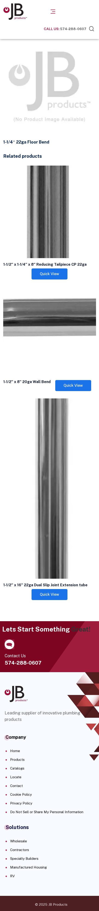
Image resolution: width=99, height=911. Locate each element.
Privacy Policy (21, 803)
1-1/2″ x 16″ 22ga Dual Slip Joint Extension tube (45, 585)
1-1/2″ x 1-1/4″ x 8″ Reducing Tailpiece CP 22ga (45, 264)
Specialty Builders (24, 858)
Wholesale (18, 841)
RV (12, 876)
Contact (16, 786)
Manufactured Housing (28, 867)
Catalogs (17, 768)
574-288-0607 (65, 29)
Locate (15, 777)
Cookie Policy (21, 794)
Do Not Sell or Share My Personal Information (46, 812)
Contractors (19, 850)
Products (17, 760)
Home (15, 751)
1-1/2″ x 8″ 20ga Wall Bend (27, 382)
